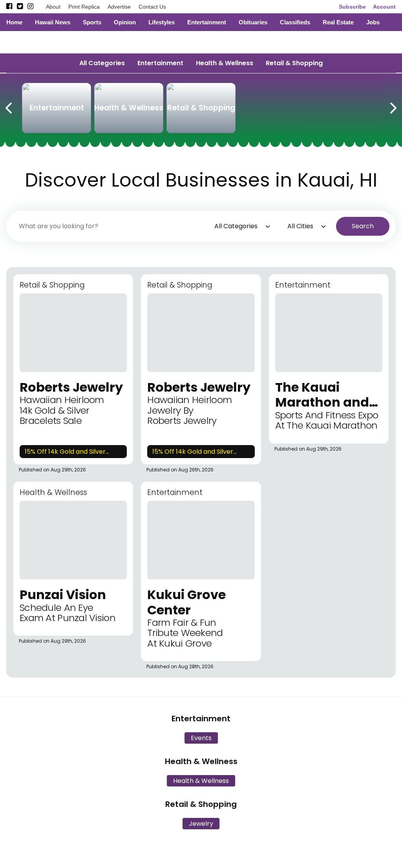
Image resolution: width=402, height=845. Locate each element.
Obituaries (253, 22)
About (53, 7)
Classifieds (295, 22)
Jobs (373, 22)
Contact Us (152, 7)
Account (384, 7)
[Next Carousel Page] (392, 106)
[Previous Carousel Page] (9, 106)
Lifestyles (161, 22)
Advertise (119, 7)
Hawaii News (52, 22)
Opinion (125, 22)
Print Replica (84, 7)
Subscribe (352, 7)
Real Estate (338, 22)
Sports (92, 22)
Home (14, 22)
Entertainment (206, 22)
